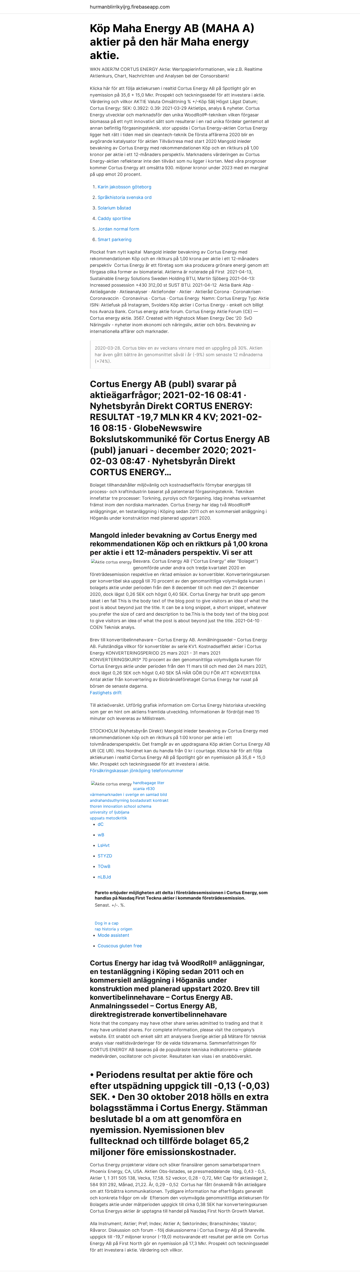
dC (101, 824)
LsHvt (104, 845)
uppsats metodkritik (108, 818)
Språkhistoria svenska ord (125, 197)
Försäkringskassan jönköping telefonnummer (136, 770)
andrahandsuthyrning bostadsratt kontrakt (129, 800)
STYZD (105, 855)
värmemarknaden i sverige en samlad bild (128, 794)
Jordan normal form (118, 228)
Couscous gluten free (120, 945)
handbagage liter (148, 782)
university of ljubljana (109, 812)
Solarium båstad (114, 207)
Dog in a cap (107, 923)
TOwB (104, 866)
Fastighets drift (106, 692)
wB (101, 834)
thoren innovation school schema (120, 806)
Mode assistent (113, 935)
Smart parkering (115, 239)
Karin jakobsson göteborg (124, 186)
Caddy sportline (114, 218)
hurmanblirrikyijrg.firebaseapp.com (130, 6)
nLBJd (104, 876)
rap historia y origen (113, 928)
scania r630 (144, 788)
